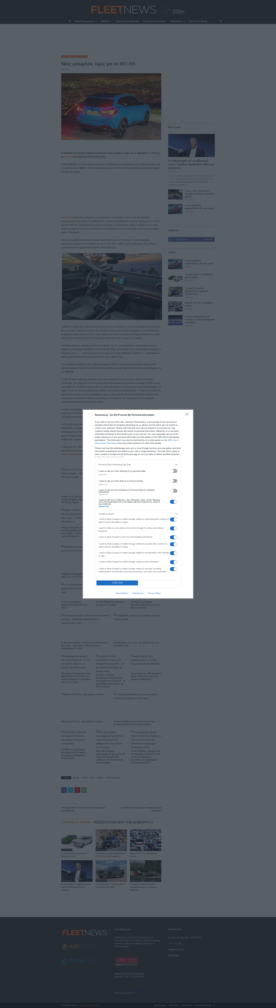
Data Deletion (122, 593)
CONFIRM (117, 583)
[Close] (187, 415)
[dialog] (138, 504)
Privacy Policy (154, 593)
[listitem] (138, 464)
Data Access (138, 593)
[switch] (173, 471)
